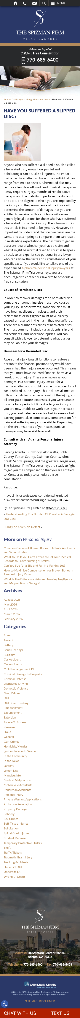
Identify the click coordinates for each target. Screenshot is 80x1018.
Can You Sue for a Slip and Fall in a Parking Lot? (34, 565)
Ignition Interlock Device (20, 751)
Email (34, 3)
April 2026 (10, 609)
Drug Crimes (12, 693)
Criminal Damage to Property (23, 674)
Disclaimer (47, 1001)
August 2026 (12, 599)
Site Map (31, 1001)
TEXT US (60, 1013)
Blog (29, 99)
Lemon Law (11, 770)
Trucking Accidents (16, 862)
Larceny (9, 765)
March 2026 (12, 614)
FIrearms (9, 727)
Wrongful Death (14, 876)
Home (15, 3)
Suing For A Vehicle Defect (22, 527)
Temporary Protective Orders (23, 843)
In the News (11, 760)
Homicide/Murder (15, 746)
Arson (8, 635)
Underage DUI (13, 871)
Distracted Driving (16, 683)
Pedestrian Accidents (17, 789)
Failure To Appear (15, 722)
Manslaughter (13, 775)
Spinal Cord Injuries (16, 833)
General (9, 736)
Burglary (9, 654)
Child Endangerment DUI (20, 669)
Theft (7, 847)
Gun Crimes (11, 741)
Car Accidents (13, 664)
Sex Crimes (11, 818)
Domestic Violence (16, 688)
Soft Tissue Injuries (16, 823)
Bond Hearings (13, 650)
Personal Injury (42, 99)
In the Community (15, 756)
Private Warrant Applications (23, 799)
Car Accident (12, 659)
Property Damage (15, 809)
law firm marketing (24, 994)
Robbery (9, 814)
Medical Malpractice (17, 780)
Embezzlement (13, 707)
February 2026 (13, 618)
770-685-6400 (42, 60)
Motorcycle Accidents (18, 785)
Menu (61, 3)
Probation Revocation (18, 804)
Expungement (13, 712)
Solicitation (11, 828)
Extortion (10, 717)
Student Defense (15, 838)
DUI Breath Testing (16, 703)
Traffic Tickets (13, 852)
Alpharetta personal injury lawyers (46, 268)
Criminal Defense (15, 679)
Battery (8, 645)
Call (24, 3)
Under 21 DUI (13, 867)
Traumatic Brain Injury (18, 857)
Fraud (7, 731)
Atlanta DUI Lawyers (14, 99)
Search (44, 3)
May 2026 (10, 604)
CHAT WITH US (20, 1013)
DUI (6, 698)
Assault (8, 640)
